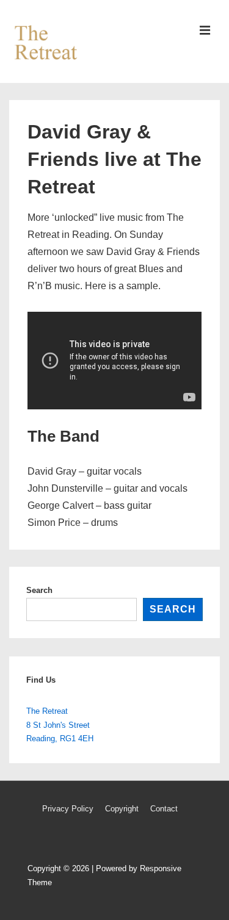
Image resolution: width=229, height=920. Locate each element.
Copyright (122, 808)
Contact (164, 808)
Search (39, 590)
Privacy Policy (67, 808)
